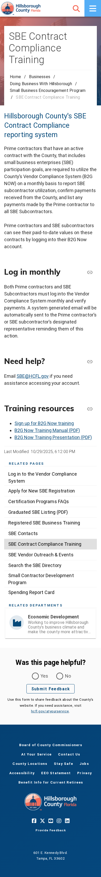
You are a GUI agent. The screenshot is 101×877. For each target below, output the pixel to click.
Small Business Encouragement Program (47, 90)
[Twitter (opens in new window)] (42, 821)
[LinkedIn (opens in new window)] (67, 821)
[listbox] (50, 533)
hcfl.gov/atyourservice (50, 711)
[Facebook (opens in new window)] (34, 821)
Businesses (39, 76)
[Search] (76, 8)
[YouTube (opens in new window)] (50, 821)
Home (15, 76)
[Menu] (92, 8)
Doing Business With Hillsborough (41, 83)
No (68, 676)
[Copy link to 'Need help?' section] (89, 361)
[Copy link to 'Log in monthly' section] (89, 272)
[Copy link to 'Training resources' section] (89, 408)
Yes (44, 676)
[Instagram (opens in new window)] (59, 821)
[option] (50, 477)
